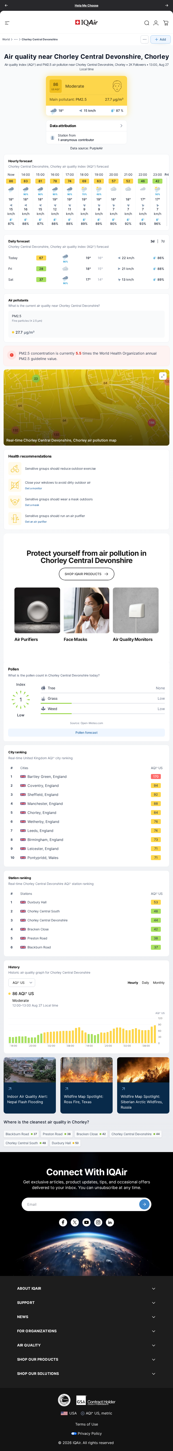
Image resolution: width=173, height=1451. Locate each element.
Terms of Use (86, 1424)
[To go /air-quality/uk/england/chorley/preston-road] (87, 938)
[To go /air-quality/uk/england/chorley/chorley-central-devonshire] (87, 920)
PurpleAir (96, 148)
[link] (147, 23)
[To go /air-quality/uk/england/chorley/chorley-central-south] (87, 911)
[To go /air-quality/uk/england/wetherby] (87, 821)
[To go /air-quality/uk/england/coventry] (87, 785)
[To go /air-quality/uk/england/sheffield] (87, 794)
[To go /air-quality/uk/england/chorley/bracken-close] (87, 929)
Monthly (159, 982)
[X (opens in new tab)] (75, 1222)
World (6, 39)
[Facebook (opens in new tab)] (63, 1222)
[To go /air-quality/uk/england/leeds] (87, 830)
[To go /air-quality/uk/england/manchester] (87, 803)
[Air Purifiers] (37, 610)
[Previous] (6, 5)
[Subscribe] (144, 1204)
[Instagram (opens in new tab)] (98, 1222)
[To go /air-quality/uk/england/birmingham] (87, 839)
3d (152, 241)
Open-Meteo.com (92, 723)
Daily (145, 982)
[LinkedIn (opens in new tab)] (110, 1222)
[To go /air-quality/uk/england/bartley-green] (87, 776)
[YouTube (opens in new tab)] (86, 1222)
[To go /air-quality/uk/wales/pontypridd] (87, 857)
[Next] (167, 5)
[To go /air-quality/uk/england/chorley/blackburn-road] (87, 947)
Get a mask (32, 505)
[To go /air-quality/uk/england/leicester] (87, 848)
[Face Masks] (86, 610)
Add (163, 39)
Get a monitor (33, 488)
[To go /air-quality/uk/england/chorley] (87, 812)
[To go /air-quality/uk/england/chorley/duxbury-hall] (87, 902)
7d (163, 241)
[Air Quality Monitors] (136, 610)
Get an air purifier (36, 521)
